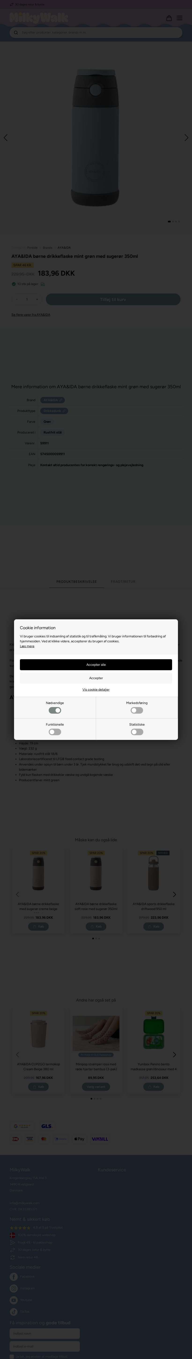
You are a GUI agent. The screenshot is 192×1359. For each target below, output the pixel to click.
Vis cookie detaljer (96, 690)
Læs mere (27, 646)
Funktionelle (55, 725)
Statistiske (137, 725)
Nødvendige (55, 703)
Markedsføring (137, 703)
